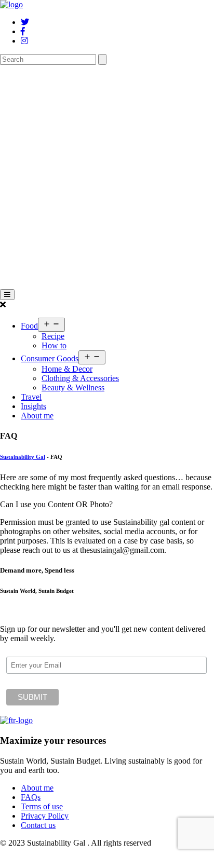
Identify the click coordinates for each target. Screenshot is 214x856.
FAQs (31, 797)
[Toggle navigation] (7, 294)
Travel (31, 396)
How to (54, 345)
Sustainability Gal (22, 457)
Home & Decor (67, 368)
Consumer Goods (49, 358)
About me (37, 415)
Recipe (53, 336)
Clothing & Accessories (80, 378)
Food (29, 325)
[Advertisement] (107, 177)
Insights (33, 406)
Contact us (38, 825)
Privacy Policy (45, 815)
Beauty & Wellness (73, 387)
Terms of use (42, 806)
